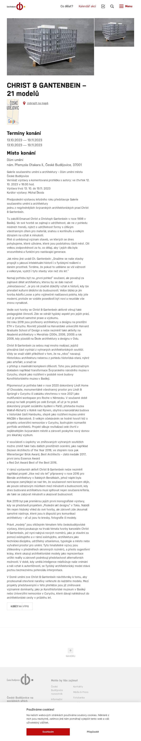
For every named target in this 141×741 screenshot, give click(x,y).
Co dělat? (67, 6)
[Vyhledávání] (112, 6)
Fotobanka (79, 697)
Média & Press (80, 692)
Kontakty (78, 686)
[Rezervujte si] (103, 6)
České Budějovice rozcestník (57, 690)
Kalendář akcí (87, 6)
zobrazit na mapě (37, 103)
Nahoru (70, 656)
